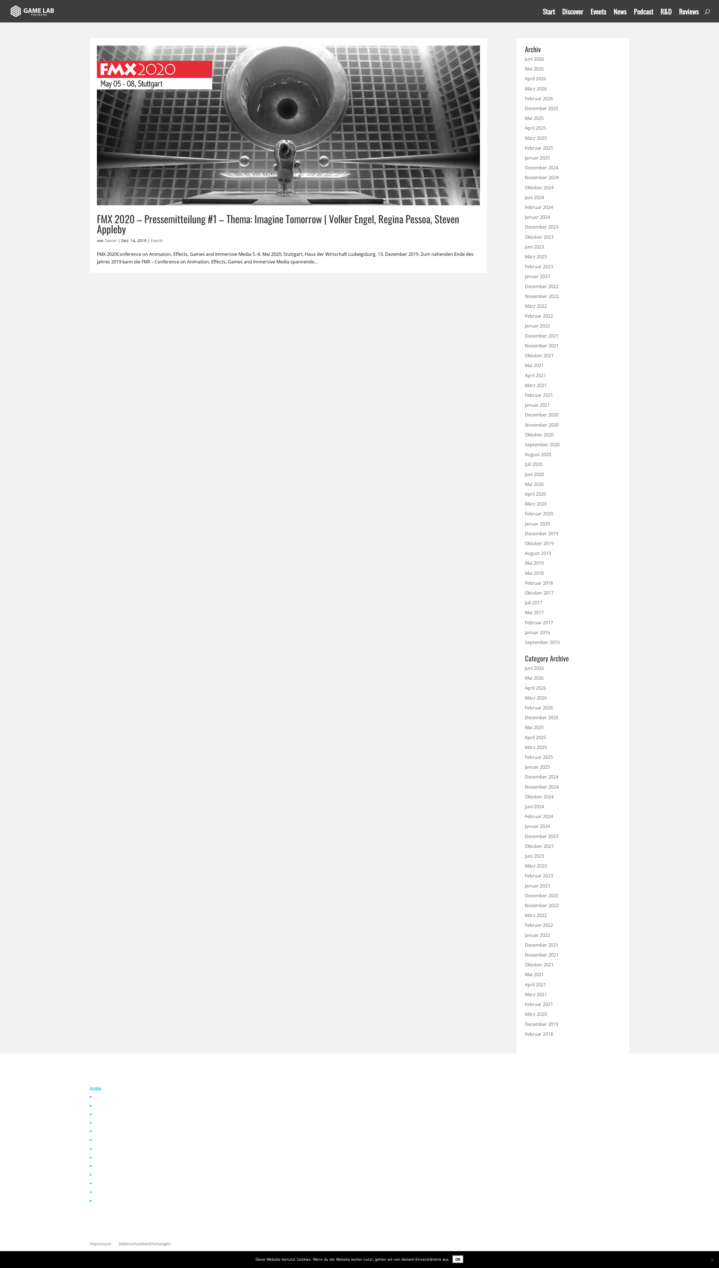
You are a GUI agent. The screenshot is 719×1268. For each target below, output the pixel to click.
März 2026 (536, 89)
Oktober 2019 (539, 543)
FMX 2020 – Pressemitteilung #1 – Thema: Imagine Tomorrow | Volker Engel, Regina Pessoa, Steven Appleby (278, 223)
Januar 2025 (537, 158)
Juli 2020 (533, 464)
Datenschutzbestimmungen (145, 1243)
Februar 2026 (539, 98)
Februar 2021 (539, 395)
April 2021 (535, 375)
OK (458, 1259)
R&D (666, 12)
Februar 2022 (539, 316)
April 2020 (535, 494)
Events (598, 12)
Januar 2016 (537, 632)
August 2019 (538, 553)
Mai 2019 (534, 563)
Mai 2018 (534, 573)
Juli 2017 (533, 603)
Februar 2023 (539, 266)
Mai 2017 (534, 612)
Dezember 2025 (541, 108)
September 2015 (542, 642)
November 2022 (542, 296)
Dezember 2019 (541, 534)
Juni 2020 (534, 474)
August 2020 (538, 454)
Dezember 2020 (541, 415)
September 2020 (542, 444)
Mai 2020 (534, 484)
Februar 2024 (539, 207)
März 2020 (536, 504)
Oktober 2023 (539, 237)
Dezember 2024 (541, 168)
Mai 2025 (534, 118)
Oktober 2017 (539, 593)
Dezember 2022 (541, 286)
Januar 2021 (537, 405)
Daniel (111, 240)
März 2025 (536, 138)
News (620, 12)
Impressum (100, 1243)
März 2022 (536, 306)
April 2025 (535, 128)
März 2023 (536, 257)
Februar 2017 (539, 623)
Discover (572, 12)
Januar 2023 (537, 276)
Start (549, 12)
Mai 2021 (534, 365)
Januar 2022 (537, 326)
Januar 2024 (537, 217)
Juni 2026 (534, 59)
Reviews (689, 12)
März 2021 (536, 385)
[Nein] (712, 1259)
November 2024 (542, 177)
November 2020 (542, 425)
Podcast (643, 12)
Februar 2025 (539, 148)
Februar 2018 (539, 583)
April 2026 (535, 79)
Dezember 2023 (541, 227)
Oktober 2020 (539, 435)
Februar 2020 (539, 514)
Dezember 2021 (541, 336)
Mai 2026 (534, 69)
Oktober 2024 (539, 188)
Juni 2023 (534, 247)
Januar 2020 (537, 524)
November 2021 (542, 346)
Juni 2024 (534, 197)
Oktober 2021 (539, 355)
